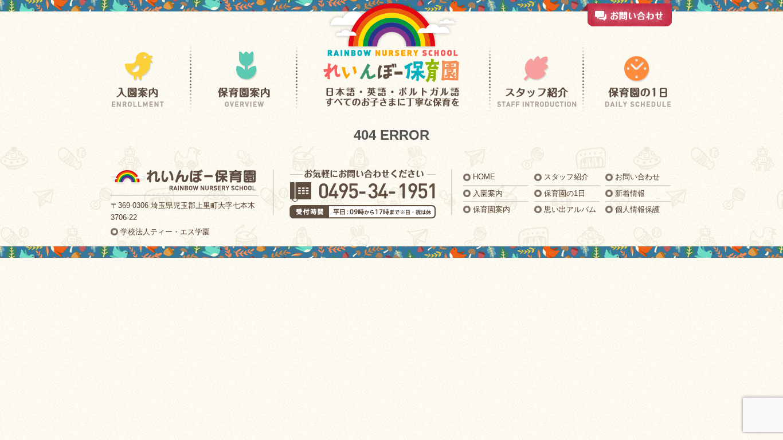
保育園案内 (491, 209)
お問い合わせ (637, 176)
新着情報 (630, 193)
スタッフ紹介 (566, 176)
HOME (484, 176)
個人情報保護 (637, 209)
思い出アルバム (570, 209)
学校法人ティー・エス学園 (165, 231)
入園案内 (488, 193)
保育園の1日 (564, 193)
